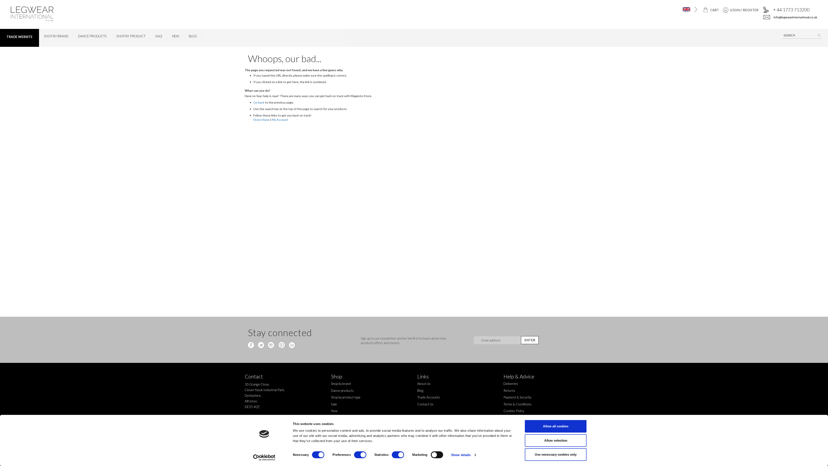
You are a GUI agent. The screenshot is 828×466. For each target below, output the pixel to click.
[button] (646, 9)
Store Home (261, 119)
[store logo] (109, 13)
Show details (461, 455)
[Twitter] (261, 345)
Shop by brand (341, 384)
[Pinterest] (281, 345)
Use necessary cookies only (556, 454)
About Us (423, 384)
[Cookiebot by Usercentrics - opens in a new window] (264, 457)
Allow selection (555, 440)
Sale (334, 404)
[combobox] (802, 35)
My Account (280, 119)
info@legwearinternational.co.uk (795, 17)
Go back (258, 102)
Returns (509, 390)
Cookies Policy (513, 411)
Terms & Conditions (517, 404)
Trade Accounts (428, 397)
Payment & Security (517, 397)
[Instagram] (271, 345)
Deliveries (510, 384)
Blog (420, 390)
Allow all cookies (555, 426)
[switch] (360, 455)
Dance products (342, 390)
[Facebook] (251, 345)
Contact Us (425, 404)
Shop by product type (346, 397)
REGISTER (750, 10)
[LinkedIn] (291, 345)
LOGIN (735, 10)
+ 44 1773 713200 (791, 9)
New (334, 411)
